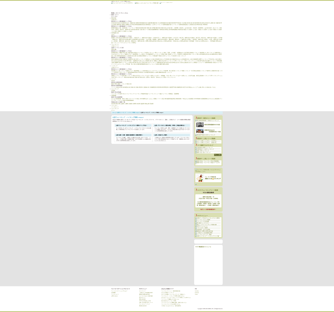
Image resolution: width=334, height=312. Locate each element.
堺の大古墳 (123, 61)
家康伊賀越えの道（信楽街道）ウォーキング (123, 28)
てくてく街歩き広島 (116, 87)
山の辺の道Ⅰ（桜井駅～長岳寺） (175, 28)
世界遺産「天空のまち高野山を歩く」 (199, 41)
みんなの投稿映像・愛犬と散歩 (119, 98)
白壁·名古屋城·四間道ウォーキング (143, 56)
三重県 (126, 103)
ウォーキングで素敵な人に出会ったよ (170, 299)
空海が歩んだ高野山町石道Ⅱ (181, 41)
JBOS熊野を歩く (144, 98)
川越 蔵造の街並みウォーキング (136, 52)
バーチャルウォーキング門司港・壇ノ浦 (124, 64)
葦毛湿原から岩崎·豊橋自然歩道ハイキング (160, 72)
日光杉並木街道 (115, 23)
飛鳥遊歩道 (160, 62)
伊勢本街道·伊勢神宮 (202, 24)
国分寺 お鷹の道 (210, 23)
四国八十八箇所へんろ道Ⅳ (125, 31)
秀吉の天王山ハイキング (139, 75)
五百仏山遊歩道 (184, 62)
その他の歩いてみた (210, 87)
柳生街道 (138, 28)
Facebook (197, 292)
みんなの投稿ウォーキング (167, 292)
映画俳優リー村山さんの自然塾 (184, 98)
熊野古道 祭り (141, 41)
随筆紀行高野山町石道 (144, 294)
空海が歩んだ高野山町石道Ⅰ (165, 41)
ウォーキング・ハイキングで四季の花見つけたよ (172, 296)
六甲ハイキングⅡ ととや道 (191, 61)
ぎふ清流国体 (216, 98)
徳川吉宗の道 (167, 62)
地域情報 (113, 95)
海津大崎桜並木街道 (116, 59)
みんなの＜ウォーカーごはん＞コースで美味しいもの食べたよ (176, 297)
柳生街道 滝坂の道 (146, 28)
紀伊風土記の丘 (175, 62)
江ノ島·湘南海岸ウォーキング (152, 54)
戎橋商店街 (180, 87)
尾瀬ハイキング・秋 (187, 70)
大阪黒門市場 (172, 87)
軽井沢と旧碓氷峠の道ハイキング (187, 54)
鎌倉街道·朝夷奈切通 (136, 23)
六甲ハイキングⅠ (179, 61)
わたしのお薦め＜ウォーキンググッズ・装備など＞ (173, 294)
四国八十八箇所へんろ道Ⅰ (190, 29)
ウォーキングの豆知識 (177, 8)
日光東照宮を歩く (125, 23)
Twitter (196, 294)
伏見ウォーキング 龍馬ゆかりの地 (145, 59)
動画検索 (219, 8)
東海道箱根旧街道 (140, 24)
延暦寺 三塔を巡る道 (117, 37)
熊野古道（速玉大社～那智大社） (128, 41)
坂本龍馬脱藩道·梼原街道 (176, 29)
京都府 (130, 103)
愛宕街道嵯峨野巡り (153, 29)
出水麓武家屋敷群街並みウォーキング (145, 64)
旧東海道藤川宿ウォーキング (170, 24)
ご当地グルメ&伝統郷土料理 (145, 292)
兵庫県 (134, 103)
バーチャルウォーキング (170, 8)
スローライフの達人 (134, 98)
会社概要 (113, 292)
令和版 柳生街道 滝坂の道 (159, 28)
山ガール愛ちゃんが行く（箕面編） (156, 75)
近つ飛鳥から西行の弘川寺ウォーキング (163, 61)
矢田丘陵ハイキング (126, 75)
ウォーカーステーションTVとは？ (119, 291)
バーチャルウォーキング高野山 (127, 42)
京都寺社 (125, 59)
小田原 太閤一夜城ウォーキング (169, 54)
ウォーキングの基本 (116, 93)
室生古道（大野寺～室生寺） (148, 77)
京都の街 (132, 87)
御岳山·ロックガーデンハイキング (154, 70)
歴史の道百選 (142, 299)
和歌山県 (147, 103)
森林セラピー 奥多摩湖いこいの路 (134, 54)
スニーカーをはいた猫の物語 (146, 296)
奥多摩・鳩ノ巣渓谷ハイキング (172, 70)
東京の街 (129, 84)
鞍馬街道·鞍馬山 (164, 29)
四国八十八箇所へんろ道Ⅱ (205, 29)
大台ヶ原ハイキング (171, 75)
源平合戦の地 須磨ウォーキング (208, 61)
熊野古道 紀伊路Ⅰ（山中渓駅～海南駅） (146, 39)
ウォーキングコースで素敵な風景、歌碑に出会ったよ (173, 302)
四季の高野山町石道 (151, 41)
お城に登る (201, 87)
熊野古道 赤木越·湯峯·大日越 (127, 39)
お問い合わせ (114, 296)
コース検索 (184, 8)
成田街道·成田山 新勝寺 (123, 24)
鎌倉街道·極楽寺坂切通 (169, 23)
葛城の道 (127, 29)
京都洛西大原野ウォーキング (201, 59)
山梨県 (122, 103)
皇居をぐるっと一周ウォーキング (154, 52)
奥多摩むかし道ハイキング (207, 52)
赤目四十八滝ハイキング (179, 56)
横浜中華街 (114, 84)
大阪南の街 (146, 87)
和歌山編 (113, 49)
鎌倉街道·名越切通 (147, 23)
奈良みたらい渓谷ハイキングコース (166, 77)
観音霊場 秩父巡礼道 (200, 23)
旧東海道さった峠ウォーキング (153, 24)
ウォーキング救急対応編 (141, 93)
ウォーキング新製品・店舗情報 (170, 93)
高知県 (151, 103)
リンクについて (115, 294)
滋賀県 (142, 103)
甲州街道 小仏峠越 (181, 23)
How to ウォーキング (128, 93)
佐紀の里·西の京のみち (135, 62)
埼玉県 (113, 103)
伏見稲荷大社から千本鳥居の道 (163, 59)
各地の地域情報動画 (128, 100)
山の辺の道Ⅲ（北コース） (212, 28)
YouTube (197, 291)
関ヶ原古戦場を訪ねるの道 (204, 54)
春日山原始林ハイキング (203, 75)
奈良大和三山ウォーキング (149, 62)
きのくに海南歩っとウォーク (197, 62)
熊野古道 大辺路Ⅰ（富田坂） (190, 39)
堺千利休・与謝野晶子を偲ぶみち (136, 61)
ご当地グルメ (205, 8)
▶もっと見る (218, 155)
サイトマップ (142, 291)
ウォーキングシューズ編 (154, 93)
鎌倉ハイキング (122, 84)
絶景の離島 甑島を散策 (162, 64)
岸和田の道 (148, 61)
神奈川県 (117, 103)
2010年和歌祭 (197, 98)
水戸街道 (132, 24)
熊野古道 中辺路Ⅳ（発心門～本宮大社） (196, 37)
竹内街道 (132, 29)
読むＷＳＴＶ (142, 297)
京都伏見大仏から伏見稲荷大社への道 (182, 59)
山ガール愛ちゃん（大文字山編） (187, 75)
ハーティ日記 (160, 98)
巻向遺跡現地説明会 (170, 98)
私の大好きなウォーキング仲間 (168, 300)
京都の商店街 (139, 87)
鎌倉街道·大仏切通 (158, 23)
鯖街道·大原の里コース (142, 29)
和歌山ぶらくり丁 (193, 87)
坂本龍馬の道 (126, 87)
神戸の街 (185, 87)
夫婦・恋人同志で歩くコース (146, 302)
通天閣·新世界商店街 (163, 87)
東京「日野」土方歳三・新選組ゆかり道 (175, 52)
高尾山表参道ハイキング (193, 52)
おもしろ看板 (153, 98)
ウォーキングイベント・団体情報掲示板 (170, 291)
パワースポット (191, 8)
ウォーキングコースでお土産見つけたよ (170, 304)
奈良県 (138, 103)
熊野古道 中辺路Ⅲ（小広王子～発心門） (173, 37)
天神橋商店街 (153, 87)
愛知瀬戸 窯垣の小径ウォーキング (162, 56)
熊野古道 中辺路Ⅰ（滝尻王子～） (132, 37)
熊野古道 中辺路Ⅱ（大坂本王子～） (152, 37)
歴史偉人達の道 (142, 305)
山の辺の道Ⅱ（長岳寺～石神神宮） (194, 28)
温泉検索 (198, 8)
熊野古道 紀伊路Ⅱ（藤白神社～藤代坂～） (169, 39)
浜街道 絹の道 (190, 23)
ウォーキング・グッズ (144, 304)
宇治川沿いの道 (213, 59)
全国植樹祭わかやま (206, 98)
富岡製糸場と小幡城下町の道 (119, 52)
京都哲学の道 (131, 59)
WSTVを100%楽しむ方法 (145, 300)
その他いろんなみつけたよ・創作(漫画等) (171, 305)
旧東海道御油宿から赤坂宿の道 (187, 24)
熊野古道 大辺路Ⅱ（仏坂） (205, 39)
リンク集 (212, 8)
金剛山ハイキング (116, 75)
